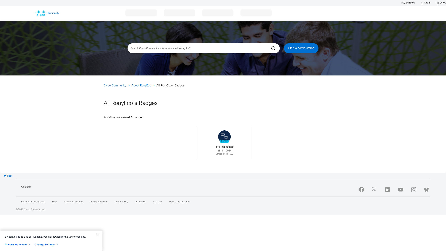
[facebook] (361, 189)
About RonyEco (141, 85)
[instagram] (413, 189)
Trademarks (140, 202)
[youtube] (400, 189)
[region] (51, 240)
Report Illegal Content (179, 202)
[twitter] (374, 189)
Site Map (157, 202)
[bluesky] (426, 189)
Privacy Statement (16, 244)
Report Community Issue (33, 202)
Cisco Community (115, 85)
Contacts (26, 187)
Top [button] (9, 176)
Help (54, 202)
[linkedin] (387, 189)
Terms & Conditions (73, 202)
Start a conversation (301, 48)
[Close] (98, 234)
